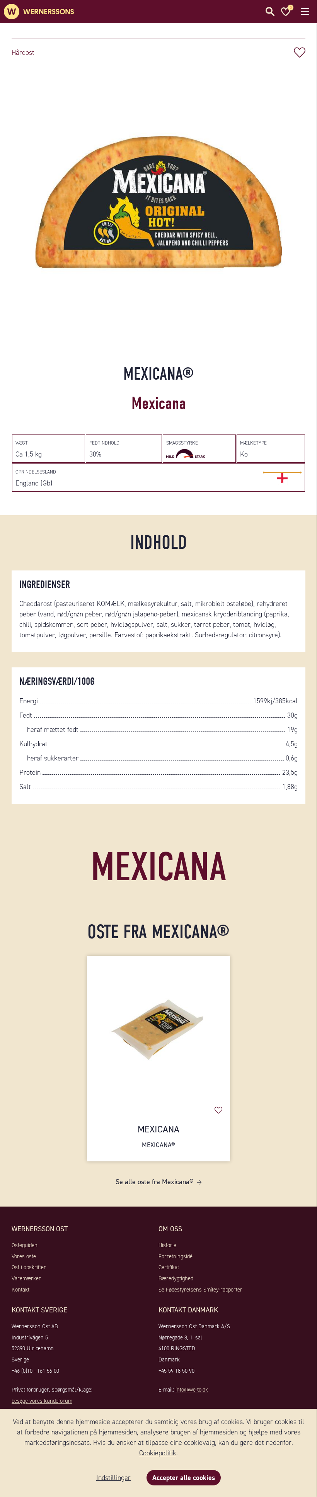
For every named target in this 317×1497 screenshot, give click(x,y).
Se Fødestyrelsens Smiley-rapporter (200, 1289)
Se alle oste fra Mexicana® (154, 1181)
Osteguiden (24, 1245)
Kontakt (20, 1289)
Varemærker (26, 1278)
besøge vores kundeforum (42, 1401)
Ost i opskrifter (29, 1267)
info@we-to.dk (192, 1389)
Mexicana (158, 1136)
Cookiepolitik (157, 1453)
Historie (167, 1245)
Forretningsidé (175, 1256)
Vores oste (24, 1256)
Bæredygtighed (175, 1278)
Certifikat (168, 1267)
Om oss (170, 1229)
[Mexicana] (158, 1023)
